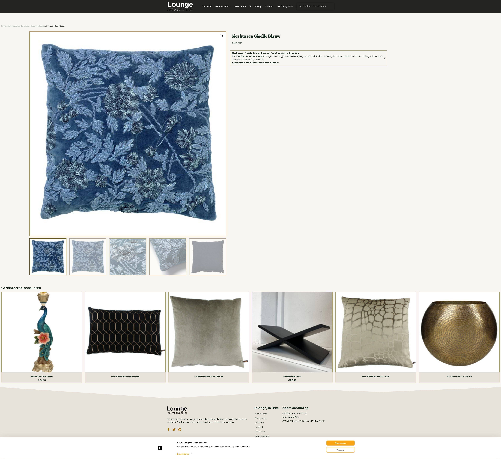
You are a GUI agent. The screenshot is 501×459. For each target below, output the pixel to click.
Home (3, 26)
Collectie (207, 6)
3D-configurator (285, 6)
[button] (222, 35)
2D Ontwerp (240, 6)
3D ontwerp (261, 418)
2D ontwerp (261, 414)
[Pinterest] (179, 429)
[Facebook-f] (168, 429)
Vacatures (260, 431)
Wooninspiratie (222, 6)
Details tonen (183, 454)
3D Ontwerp (255, 6)
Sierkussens (25, 26)
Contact (269, 6)
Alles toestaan (340, 443)
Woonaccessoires (13, 26)
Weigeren (340, 450)
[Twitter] (174, 429)
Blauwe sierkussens (38, 26)
